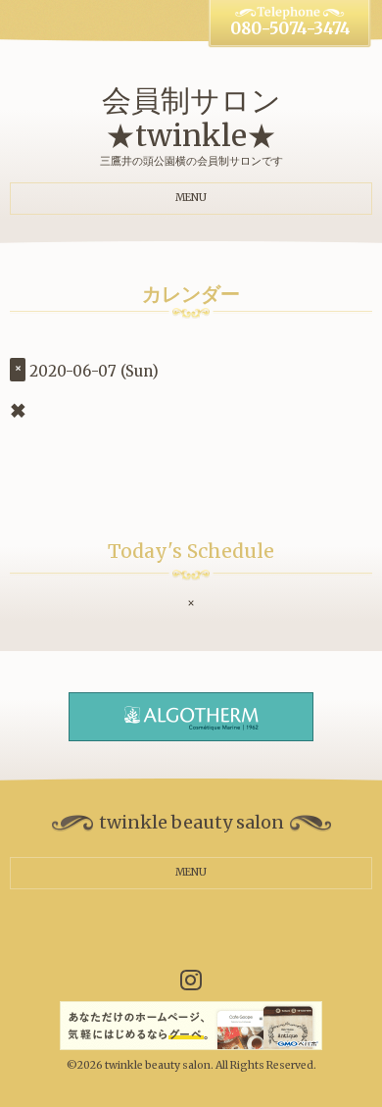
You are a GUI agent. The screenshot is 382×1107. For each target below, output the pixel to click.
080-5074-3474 (290, 29)
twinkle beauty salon (158, 1065)
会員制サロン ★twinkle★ (191, 117)
